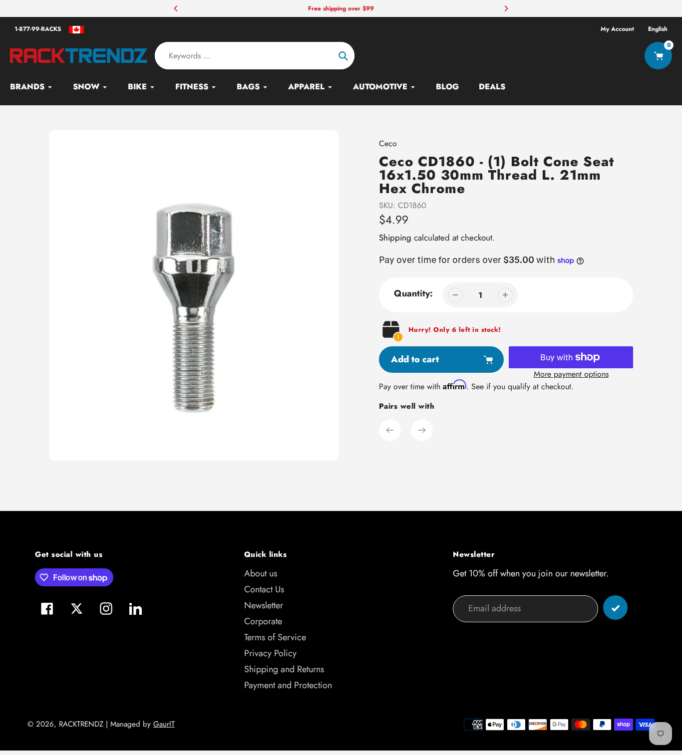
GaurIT (164, 724)
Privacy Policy (270, 653)
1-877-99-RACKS (37, 28)
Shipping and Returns (284, 669)
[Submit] (615, 607)
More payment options (571, 374)
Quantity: (413, 293)
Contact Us (264, 589)
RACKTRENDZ (81, 724)
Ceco (388, 143)
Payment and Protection (288, 685)
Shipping (395, 238)
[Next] (506, 8)
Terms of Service (275, 637)
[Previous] (176, 8)
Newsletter (263, 605)
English (658, 28)
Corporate (263, 621)
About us (260, 573)
